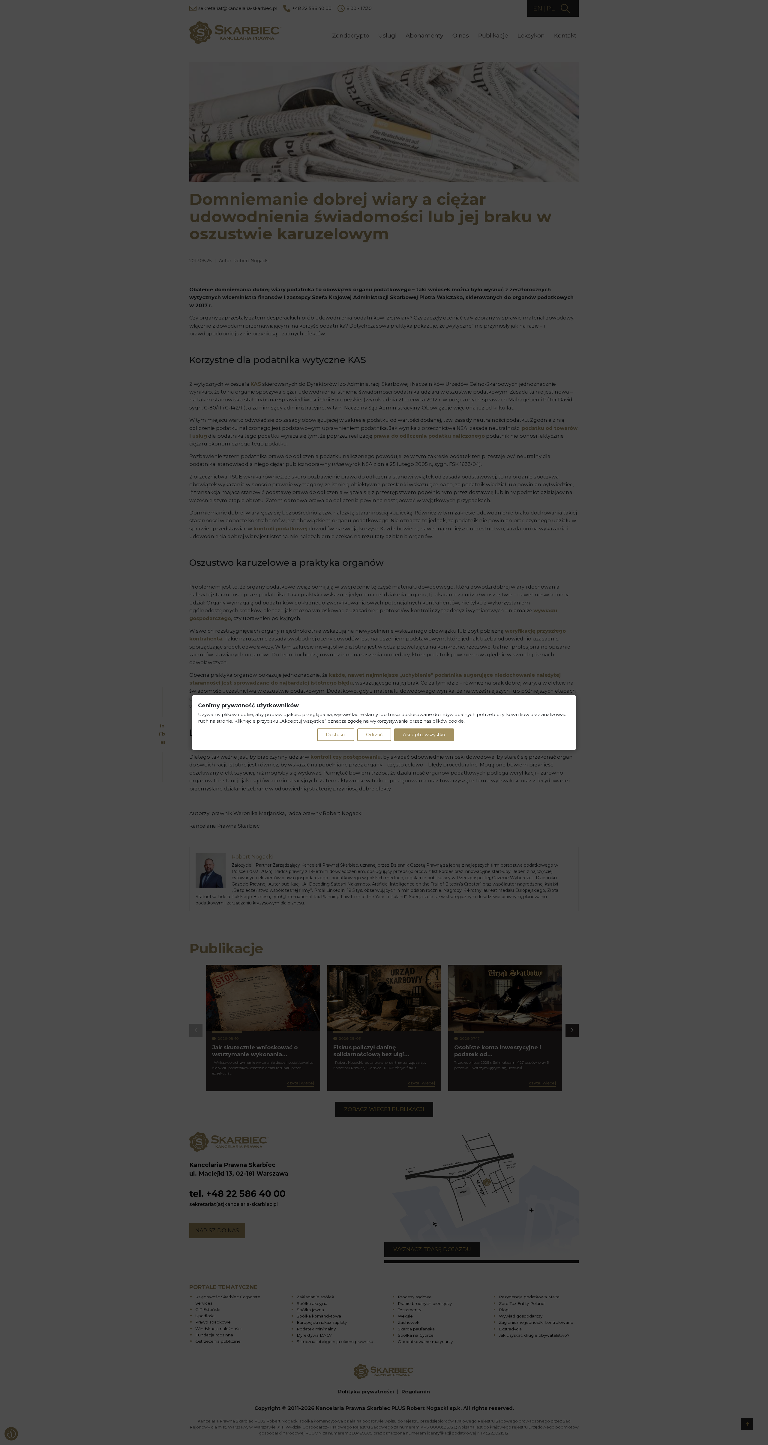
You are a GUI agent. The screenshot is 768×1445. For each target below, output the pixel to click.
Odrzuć (374, 734)
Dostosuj (336, 734)
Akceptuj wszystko (424, 734)
